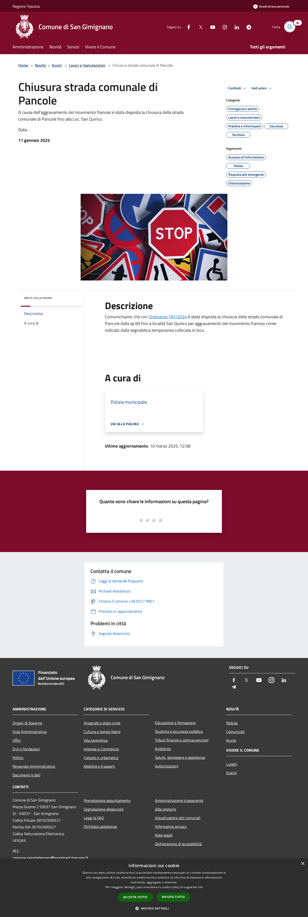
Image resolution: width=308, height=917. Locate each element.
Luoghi (231, 764)
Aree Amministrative (30, 732)
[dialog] (154, 887)
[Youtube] (211, 26)
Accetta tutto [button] (135, 897)
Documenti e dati (26, 775)
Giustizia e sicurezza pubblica (179, 731)
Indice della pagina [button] (38, 298)
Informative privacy (171, 826)
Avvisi (57, 65)
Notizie (232, 723)
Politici (18, 758)
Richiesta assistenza (100, 826)
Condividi (235, 88)
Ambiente (163, 749)
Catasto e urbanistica (101, 758)
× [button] (302, 863)
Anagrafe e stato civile (102, 723)
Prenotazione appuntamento (107, 800)
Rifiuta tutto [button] (173, 897)
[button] (154, 908)
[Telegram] (247, 26)
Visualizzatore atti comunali (177, 818)
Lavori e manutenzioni (87, 65)
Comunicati (235, 732)
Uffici (17, 740)
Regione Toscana (26, 6)
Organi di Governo (27, 723)
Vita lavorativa (96, 740)
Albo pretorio (165, 809)
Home (23, 65)
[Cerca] (289, 27)
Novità (40, 65)
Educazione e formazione (175, 723)
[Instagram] (223, 26)
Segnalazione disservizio (103, 809)
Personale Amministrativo (34, 766)
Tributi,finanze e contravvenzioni (182, 740)
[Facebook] (187, 26)
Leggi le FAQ (94, 818)
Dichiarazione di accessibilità (178, 844)
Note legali (164, 835)
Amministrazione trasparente (179, 800)
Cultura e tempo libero (102, 732)
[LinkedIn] (235, 26)
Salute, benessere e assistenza (180, 757)
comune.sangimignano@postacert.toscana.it (50, 858)
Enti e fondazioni (26, 749)
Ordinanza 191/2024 (168, 316)
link (200, 887)
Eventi (231, 773)
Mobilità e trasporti (99, 766)
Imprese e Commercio (101, 749)
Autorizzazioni (166, 766)
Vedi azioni (259, 88)
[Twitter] (199, 26)
